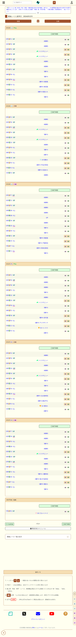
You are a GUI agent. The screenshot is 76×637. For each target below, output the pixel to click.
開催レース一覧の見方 (14, 537)
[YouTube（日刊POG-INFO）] (51, 613)
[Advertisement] (38, 555)
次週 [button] (57, 21)
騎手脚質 (55, 34)
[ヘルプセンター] (65, 614)
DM (33, 627)
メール (40, 627)
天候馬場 (10, 524)
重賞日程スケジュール (38, 528)
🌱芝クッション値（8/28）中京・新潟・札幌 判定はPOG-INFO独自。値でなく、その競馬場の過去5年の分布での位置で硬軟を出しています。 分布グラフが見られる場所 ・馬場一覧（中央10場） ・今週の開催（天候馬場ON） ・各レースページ (38, 9)
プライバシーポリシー (38, 619)
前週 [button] (18, 21)
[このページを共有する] (3, 633)
